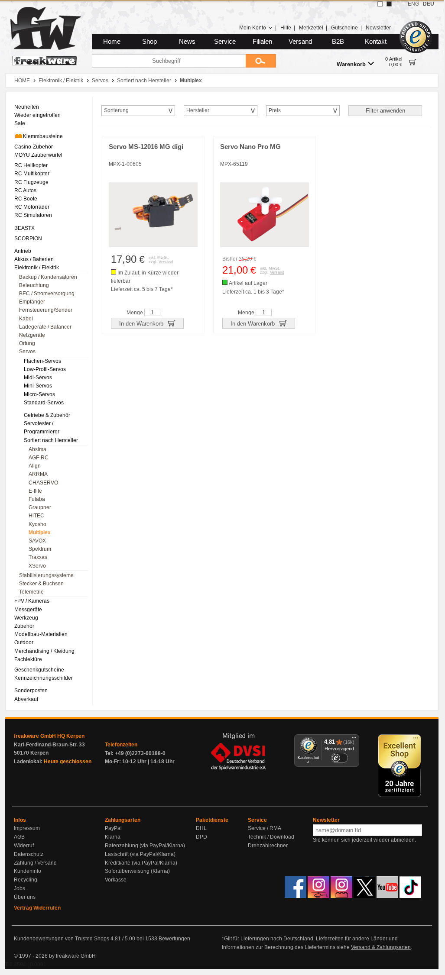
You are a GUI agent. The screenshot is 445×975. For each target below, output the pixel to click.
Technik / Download (271, 837)
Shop (149, 41)
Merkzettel (311, 28)
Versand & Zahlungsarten (381, 947)
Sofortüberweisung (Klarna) (137, 871)
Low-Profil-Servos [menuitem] (45, 369)
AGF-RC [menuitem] (39, 458)
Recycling (25, 880)
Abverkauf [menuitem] (26, 699)
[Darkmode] (389, 3)
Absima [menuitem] (37, 449)
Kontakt (376, 41)
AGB (19, 837)
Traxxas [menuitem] (38, 557)
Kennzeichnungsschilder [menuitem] (43, 678)
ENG (413, 4)
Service (225, 41)
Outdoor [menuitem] (23, 642)
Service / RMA (264, 828)
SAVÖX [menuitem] (37, 541)
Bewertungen (174, 939)
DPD (201, 837)
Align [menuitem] (35, 466)
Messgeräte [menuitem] (28, 610)
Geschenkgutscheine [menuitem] (39, 670)
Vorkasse (116, 880)
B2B (338, 41)
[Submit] (261, 61)
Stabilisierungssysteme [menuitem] (46, 575)
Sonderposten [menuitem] (31, 691)
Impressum (27, 828)
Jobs (19, 888)
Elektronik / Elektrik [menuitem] (36, 268)
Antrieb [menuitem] (22, 251)
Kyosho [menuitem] (37, 524)
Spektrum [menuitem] (40, 549)
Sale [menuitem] (19, 123)
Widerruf (24, 846)
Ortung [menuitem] (27, 343)
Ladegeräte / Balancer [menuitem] (45, 327)
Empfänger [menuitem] (32, 302)
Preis (275, 110)
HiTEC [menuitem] (36, 516)
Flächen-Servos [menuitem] (42, 361)
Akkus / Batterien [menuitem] (34, 259)
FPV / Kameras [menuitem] (31, 601)
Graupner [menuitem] (40, 507)
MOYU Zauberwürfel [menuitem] (38, 155)
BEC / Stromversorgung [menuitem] (47, 294)
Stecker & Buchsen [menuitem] (41, 584)
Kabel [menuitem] (26, 319)
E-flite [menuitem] (35, 491)
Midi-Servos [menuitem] (38, 378)
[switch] (339, 758)
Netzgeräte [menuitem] (32, 335)
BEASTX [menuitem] (24, 228)
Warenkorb (351, 64)
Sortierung (116, 110)
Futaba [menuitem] (37, 499)
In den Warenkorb (142, 323)
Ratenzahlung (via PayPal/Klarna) (145, 846)
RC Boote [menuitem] (25, 199)
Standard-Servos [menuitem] (44, 403)
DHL (201, 828)
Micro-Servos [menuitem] (39, 394)
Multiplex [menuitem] (40, 532)
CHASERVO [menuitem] (43, 483)
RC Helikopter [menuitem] (31, 165)
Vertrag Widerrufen (37, 908)
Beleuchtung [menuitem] (34, 285)
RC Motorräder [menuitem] (31, 207)
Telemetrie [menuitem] (31, 592)
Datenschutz (28, 854)
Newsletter (378, 28)
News (187, 41)
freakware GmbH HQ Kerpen (49, 736)
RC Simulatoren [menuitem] (33, 215)
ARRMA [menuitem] (38, 474)
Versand (300, 41)
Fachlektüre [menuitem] (28, 659)
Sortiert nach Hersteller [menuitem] (51, 440)
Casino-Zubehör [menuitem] (33, 147)
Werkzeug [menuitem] (26, 618)
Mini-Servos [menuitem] (38, 386)
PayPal (113, 828)
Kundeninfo (27, 871)
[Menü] (354, 739)
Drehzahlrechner (268, 846)
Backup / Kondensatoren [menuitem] (48, 277)
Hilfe (285, 28)
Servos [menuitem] (27, 352)
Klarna (112, 837)
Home (111, 41)
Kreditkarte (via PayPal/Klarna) (141, 863)
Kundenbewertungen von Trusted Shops (61, 939)
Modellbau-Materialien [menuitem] (41, 634)
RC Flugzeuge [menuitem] (31, 182)
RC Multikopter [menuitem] (31, 174)
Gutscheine (344, 28)
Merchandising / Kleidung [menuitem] (44, 651)
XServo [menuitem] (37, 566)
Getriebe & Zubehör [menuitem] (47, 415)
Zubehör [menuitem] (24, 626)
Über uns (25, 897)
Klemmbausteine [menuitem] (43, 136)
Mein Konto (252, 28)
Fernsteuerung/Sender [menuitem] (45, 310)
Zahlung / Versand (35, 863)
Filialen (262, 41)
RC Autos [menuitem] (25, 190)
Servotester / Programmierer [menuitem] (41, 427)
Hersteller (197, 110)
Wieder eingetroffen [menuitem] (37, 115)
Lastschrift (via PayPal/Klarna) (140, 854)
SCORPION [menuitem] (28, 239)
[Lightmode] (380, 3)
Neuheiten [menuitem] (26, 107)
